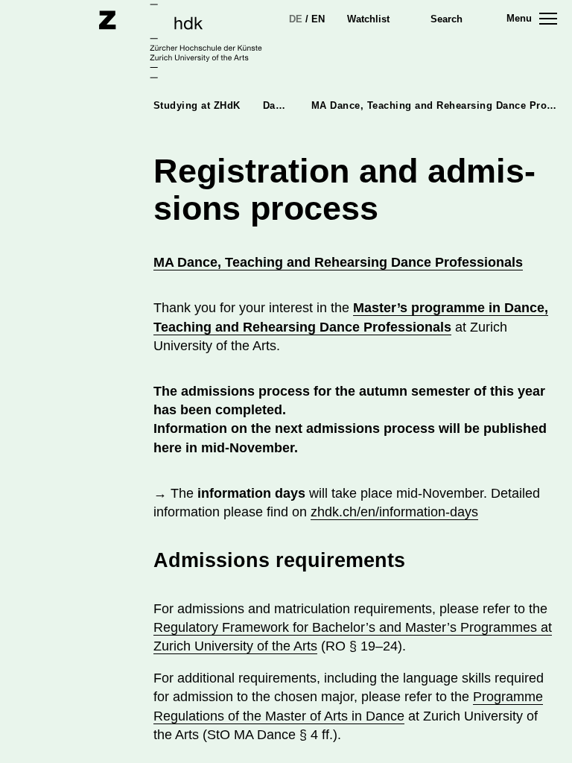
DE (295, 19)
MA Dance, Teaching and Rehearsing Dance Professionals (338, 262)
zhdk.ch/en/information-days (394, 511)
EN (318, 19)
